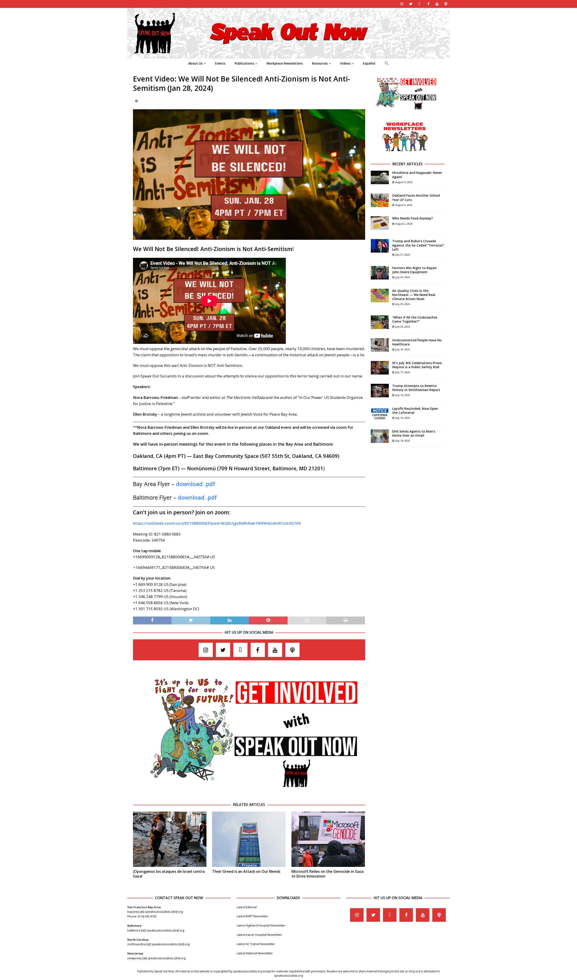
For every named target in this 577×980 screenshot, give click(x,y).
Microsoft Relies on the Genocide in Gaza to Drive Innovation (327, 874)
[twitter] (411, 4)
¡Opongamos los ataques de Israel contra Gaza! (169, 874)
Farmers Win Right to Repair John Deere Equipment (414, 270)
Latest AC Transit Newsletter (256, 944)
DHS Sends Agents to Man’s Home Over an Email (413, 433)
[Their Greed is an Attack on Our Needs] (249, 839)
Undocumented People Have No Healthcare (417, 342)
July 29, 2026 (402, 277)
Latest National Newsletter (255, 953)
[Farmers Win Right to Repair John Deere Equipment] (380, 272)
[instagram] (402, 4)
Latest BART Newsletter (252, 916)
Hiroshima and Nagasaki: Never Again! (417, 174)
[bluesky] (420, 4)
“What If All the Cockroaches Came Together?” (414, 319)
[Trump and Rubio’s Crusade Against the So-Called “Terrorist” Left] (380, 246)
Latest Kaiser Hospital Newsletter (259, 935)
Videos (345, 63)
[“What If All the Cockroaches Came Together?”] (380, 322)
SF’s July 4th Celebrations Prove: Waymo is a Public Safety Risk (417, 365)
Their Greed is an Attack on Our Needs (246, 871)
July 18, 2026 (402, 349)
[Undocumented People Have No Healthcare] (380, 345)
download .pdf (195, 484)
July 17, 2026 (402, 372)
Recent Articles (407, 163)
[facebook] (428, 4)
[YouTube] (437, 4)
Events (220, 63)
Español (369, 63)
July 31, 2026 (402, 254)
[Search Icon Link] (387, 63)
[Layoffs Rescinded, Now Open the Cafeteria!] (380, 413)
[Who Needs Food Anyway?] (380, 223)
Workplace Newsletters (284, 63)
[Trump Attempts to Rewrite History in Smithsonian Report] (380, 390)
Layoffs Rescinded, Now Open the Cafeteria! (415, 410)
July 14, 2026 (402, 440)
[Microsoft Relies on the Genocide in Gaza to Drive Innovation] (328, 839)
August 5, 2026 (403, 182)
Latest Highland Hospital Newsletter (261, 925)
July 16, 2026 (402, 395)
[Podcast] (446, 4)
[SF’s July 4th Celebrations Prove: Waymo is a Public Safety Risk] (380, 368)
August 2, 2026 (403, 223)
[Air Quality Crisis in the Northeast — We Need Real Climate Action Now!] (380, 295)
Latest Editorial (247, 907)
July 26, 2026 (402, 326)
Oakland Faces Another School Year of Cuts (416, 197)
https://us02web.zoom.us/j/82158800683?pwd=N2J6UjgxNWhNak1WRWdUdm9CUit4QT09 (217, 523)
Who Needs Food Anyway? (412, 218)
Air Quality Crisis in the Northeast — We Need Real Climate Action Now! (413, 295)
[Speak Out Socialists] (288, 56)
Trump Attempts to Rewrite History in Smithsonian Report (416, 388)
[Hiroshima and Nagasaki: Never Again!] (380, 177)
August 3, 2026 (403, 205)
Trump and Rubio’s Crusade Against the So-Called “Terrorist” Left (418, 245)
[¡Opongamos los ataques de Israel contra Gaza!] (169, 839)
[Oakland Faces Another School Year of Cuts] (380, 200)
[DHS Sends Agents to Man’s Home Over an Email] (380, 436)
